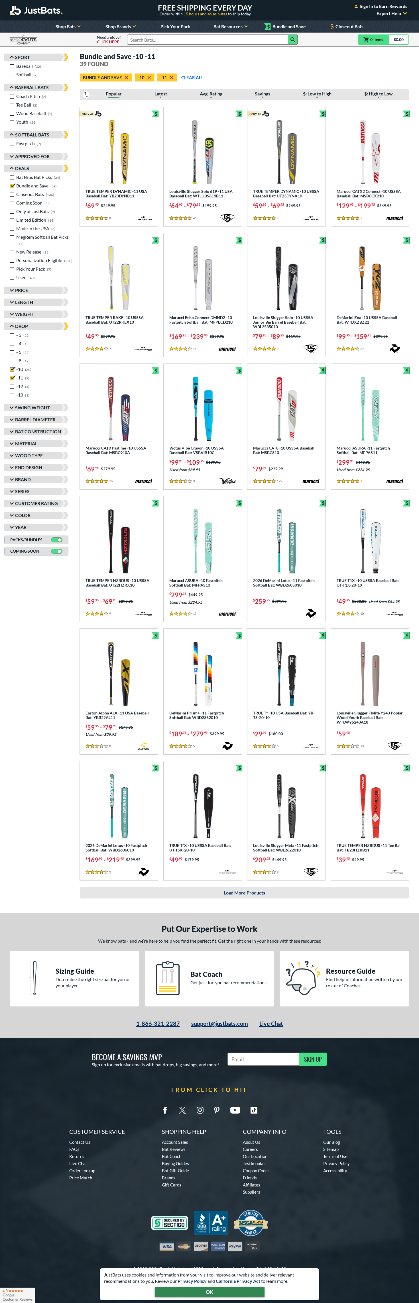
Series (22, 491)
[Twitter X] (182, 1110)
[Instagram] (200, 1110)
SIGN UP (313, 1059)
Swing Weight (32, 407)
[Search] (293, 39)
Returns (76, 1156)
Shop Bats (66, 26)
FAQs (74, 1149)
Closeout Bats (349, 26)
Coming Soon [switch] (24, 551)
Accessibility (335, 1170)
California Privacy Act (238, 1281)
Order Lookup (82, 1170)
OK (209, 1292)
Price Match (80, 1177)
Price (21, 290)
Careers (250, 1149)
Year (21, 527)
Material (26, 443)
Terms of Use (335, 1156)
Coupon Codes (256, 1170)
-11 (163, 77)
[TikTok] (254, 1110)
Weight (24, 314)
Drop (21, 326)
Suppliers (251, 1191)
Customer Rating (36, 503)
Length (24, 302)
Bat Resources (228, 26)
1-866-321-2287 (158, 1023)
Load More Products (244, 892)
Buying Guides (175, 1163)
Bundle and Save (286, 27)
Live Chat (271, 1023)
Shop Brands (118, 26)
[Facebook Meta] (165, 1110)
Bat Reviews (174, 1149)
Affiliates (251, 1184)
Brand (23, 479)
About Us (251, 1142)
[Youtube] (235, 1110)
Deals (22, 168)
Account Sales (175, 1142)
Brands (168, 1177)
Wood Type (29, 455)
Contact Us (79, 1142)
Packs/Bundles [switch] (26, 539)
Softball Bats (32, 134)
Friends (250, 1177)
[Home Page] (36, 10)
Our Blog (331, 1142)
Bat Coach (171, 1156)
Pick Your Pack (175, 26)
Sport (22, 57)
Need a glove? (109, 39)
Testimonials (255, 1163)
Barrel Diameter (35, 419)
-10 (141, 77)
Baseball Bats (32, 87)
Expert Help (389, 13)
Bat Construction (38, 431)
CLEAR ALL (192, 77)
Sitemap (331, 1149)
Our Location (255, 1156)
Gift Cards (171, 1184)
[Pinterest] (216, 1110)
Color (22, 515)
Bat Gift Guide (175, 1170)
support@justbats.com (219, 1023)
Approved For (32, 156)
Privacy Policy (192, 1281)
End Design (28, 467)
